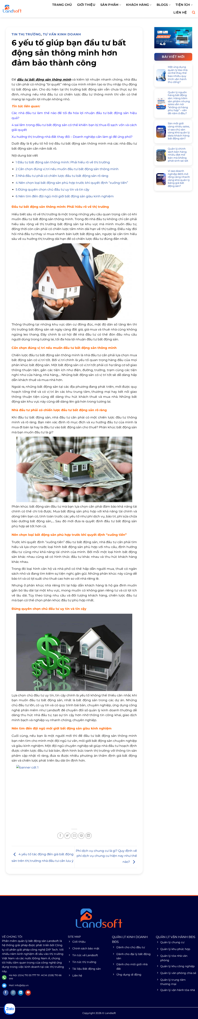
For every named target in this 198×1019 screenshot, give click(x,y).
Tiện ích (183, 5)
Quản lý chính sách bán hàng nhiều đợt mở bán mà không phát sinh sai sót (178, 154)
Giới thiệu (86, 5)
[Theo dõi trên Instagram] (13, 993)
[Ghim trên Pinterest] (81, 835)
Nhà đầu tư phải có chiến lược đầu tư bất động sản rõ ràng (62, 176)
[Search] (193, 12)
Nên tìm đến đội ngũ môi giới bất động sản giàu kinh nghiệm (65, 196)
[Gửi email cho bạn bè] (74, 835)
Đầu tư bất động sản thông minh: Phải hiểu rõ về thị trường (63, 162)
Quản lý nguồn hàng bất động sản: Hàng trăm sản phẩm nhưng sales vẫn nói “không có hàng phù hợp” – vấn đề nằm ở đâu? (179, 103)
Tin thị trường (26, 34)
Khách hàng (137, 5)
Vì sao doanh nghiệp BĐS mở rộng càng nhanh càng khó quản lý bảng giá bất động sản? (179, 178)
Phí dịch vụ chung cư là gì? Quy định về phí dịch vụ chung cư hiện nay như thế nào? (106, 856)
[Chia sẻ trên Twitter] (67, 835)
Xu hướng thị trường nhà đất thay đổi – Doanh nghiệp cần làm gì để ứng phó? (72, 137)
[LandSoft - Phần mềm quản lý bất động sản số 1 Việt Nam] (20, 9)
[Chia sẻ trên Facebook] (60, 835)
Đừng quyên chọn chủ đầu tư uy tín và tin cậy (52, 189)
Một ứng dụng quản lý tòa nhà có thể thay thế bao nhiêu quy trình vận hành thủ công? (178, 74)
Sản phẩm (109, 5)
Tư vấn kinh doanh (62, 34)
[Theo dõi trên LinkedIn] (20, 993)
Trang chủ (62, 5)
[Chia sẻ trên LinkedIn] (88, 835)
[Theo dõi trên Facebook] (6, 993)
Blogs (162, 5)
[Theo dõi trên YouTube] (28, 993)
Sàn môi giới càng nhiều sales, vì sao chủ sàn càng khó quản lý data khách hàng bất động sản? (179, 131)
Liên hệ (180, 12)
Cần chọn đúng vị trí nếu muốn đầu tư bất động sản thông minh (67, 169)
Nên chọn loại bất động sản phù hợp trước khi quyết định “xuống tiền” (72, 183)
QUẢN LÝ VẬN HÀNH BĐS (175, 937)
